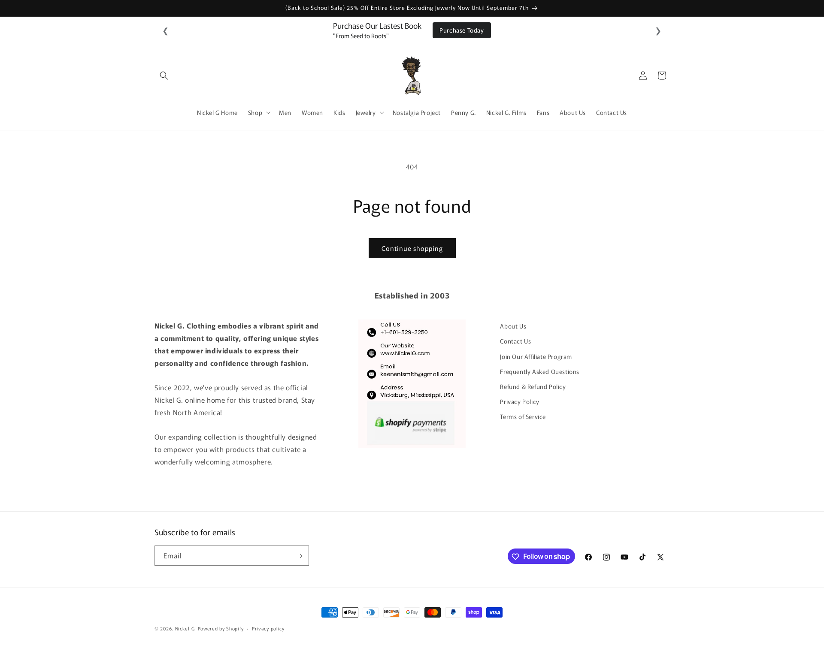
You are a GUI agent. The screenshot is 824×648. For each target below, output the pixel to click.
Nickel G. (185, 628)
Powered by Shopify (221, 628)
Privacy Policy (519, 401)
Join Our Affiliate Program (536, 356)
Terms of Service (523, 416)
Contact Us (515, 341)
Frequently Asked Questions (539, 371)
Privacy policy (268, 627)
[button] (163, 75)
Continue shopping (412, 248)
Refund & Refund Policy (533, 386)
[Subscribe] (299, 556)
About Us (513, 326)
